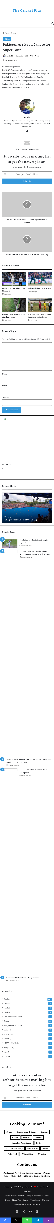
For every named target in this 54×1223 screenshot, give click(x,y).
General (7, 1003)
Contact (7, 1056)
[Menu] (1, 23)
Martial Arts (8, 1034)
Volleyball (7, 1030)
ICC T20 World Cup (12, 1043)
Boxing (6, 1021)
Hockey (7, 1012)
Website (5, 397)
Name (4, 374)
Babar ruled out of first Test (39, 288)
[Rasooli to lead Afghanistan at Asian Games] (14, 305)
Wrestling (7, 1038)
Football (7, 1008)
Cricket (13, 33)
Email (4, 386)
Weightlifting (9, 1047)
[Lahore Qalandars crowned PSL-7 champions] (9, 871)
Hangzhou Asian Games (13, 1025)
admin (9, 56)
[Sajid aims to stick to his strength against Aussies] (9, 543)
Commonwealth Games (13, 1016)
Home (7, 33)
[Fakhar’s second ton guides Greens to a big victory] (40, 305)
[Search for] (52, 23)
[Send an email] (12, 56)
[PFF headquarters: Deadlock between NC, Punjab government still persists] (9, 653)
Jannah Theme (7, 1217)
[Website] (27, 131)
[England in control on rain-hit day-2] (14, 279)
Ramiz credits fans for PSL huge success (22, 978)
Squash (6, 1052)
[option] (27, 508)
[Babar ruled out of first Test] (40, 279)
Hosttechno (27, 1191)
